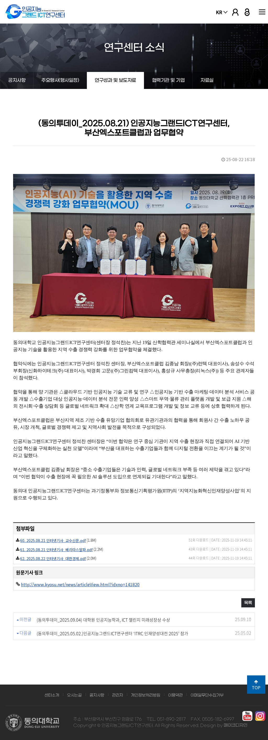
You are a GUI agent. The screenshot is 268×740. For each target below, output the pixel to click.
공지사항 (16, 80)
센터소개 (51, 695)
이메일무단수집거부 (207, 695)
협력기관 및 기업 (168, 80)
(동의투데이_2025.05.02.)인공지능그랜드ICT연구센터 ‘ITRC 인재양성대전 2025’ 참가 (112, 633)
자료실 (207, 80)
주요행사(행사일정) (60, 80)
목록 (248, 602)
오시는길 (74, 695)
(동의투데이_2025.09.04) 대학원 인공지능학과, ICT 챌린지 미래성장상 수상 (103, 620)
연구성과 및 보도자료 (115, 80)
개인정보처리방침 (145, 695)
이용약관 (175, 695)
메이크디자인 (235, 725)
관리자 (117, 695)
